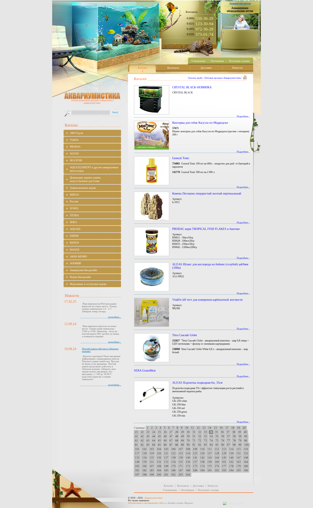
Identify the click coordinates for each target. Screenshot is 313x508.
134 (144, 457)
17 (226, 427)
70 (188, 440)
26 (165, 432)
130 (231, 453)
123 (180, 453)
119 (151, 453)
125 (195, 453)
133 (137, 457)
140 (188, 457)
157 (195, 461)
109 (195, 449)
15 (215, 427)
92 (199, 444)
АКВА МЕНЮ (78, 256)
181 (137, 470)
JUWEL (74, 208)
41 (136, 436)
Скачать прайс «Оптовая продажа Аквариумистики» (215, 78)
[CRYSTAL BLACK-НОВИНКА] (151, 100)
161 (224, 461)
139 (180, 457)
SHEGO (74, 194)
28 (176, 432)
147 (238, 457)
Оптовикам (187, 490)
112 (217, 449)
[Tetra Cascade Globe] (151, 347)
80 (245, 440)
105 (166, 449)
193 (224, 470)
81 (136, 444)
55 (216, 436)
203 (180, 474)
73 (205, 440)
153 (166, 461)
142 (202, 457)
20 (244, 427)
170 (173, 466)
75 (216, 440)
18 (232, 427)
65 (159, 440)
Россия (74, 201)
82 (142, 444)
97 (228, 444)
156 (188, 461)
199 (151, 474)
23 (147, 432)
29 (182, 432)
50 (188, 436)
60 (245, 436)
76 (222, 440)
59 (239, 436)
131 (238, 453)
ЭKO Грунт (76, 133)
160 (217, 461)
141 (195, 457)
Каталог (168, 485)
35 (216, 432)
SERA (73, 222)
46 (165, 436)
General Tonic (180, 158)
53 (205, 436)
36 (222, 432)
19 (238, 427)
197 (137, 474)
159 (209, 461)
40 (245, 432)
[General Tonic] (151, 170)
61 (136, 440)
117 (137, 453)
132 (246, 453)
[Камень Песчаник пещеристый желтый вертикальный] (151, 206)
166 (144, 466)
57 (228, 436)
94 (211, 444)
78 (234, 440)
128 (217, 453)
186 (173, 470)
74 (211, 440)
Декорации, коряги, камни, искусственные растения (85, 179)
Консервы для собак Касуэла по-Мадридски (200, 122)
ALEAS (74, 153)
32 (199, 432)
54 (211, 436)
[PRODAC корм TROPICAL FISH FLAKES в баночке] (151, 241)
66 (165, 440)
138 (173, 457)
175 (209, 466)
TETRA (74, 215)
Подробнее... (243, 116)
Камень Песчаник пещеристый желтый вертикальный (206, 193)
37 (228, 432)
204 (188, 474)
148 (246, 457)
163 (238, 461)
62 (142, 440)
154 (173, 461)
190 (202, 470)
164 (246, 461)
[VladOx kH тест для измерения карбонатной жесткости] (151, 312)
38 (233, 432)
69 (182, 440)
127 (209, 453)
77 (228, 440)
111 (209, 449)
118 (144, 453)
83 (147, 444)
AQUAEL (75, 229)
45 (159, 436)
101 (137, 449)
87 (170, 444)
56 (222, 436)
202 (173, 474)
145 (224, 457)
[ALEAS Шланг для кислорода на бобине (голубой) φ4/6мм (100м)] (151, 277)
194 (231, 470)
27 (170, 432)
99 (239, 444)
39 (239, 432)
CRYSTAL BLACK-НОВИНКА (192, 87)
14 (209, 427)
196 (246, 470)
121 (166, 453)
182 (144, 470)
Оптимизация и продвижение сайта (146, 503)
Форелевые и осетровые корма (88, 284)
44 (153, 436)
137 (166, 457)
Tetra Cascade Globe (184, 335)
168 (159, 466)
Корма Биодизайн (80, 277)
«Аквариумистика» (153, 497)
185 (166, 470)
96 (222, 444)
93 (205, 444)
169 (166, 466)
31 (193, 432)
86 (165, 444)
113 (224, 449)
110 (202, 449)
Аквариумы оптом (240, 3)
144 (217, 457)
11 (192, 427)
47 (170, 436)
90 (188, 444)
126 (202, 453)
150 (144, 461)
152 (159, 461)
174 (202, 466)
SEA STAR (76, 160)
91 (193, 444)
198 (144, 474)
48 (176, 436)
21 (136, 432)
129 (224, 453)
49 (182, 436)
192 (217, 470)
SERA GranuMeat (145, 370)
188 (188, 470)
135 (151, 457)
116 (246, 449)
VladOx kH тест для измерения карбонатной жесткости (207, 299)
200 (159, 474)
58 (234, 436)
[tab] (92, 133)
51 (193, 436)
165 (137, 466)
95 (216, 444)
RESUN (74, 242)
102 (144, 449)
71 (193, 440)
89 (182, 444)
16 (221, 427)
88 (176, 444)
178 (231, 466)
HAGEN (74, 249)
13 (203, 427)
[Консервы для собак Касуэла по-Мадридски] (151, 135)
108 (188, 449)
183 (151, 470)
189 (195, 470)
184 (159, 470)
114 (231, 449)
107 (180, 449)
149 (137, 461)
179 (238, 466)
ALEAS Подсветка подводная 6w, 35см (197, 382)
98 (234, 444)
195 (238, 470)
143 (209, 457)
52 (199, 436)
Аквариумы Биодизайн (83, 270)
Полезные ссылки (208, 490)
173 (195, 466)
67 (170, 440)
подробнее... (114, 317)
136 (159, 457)
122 (173, 453)
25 (159, 432)
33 (205, 432)
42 (142, 436)
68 (176, 440)
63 (147, 440)
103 (151, 449)
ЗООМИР (75, 263)
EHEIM (74, 235)
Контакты (183, 485)
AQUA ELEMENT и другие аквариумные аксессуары (94, 169)
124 (188, 453)
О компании (170, 490)
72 (199, 440)
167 (151, 466)
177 (224, 466)
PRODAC (75, 146)
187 (180, 470)
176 (217, 466)
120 (159, 453)
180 (246, 466)
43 (147, 436)
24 (153, 432)
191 (209, 470)
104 (159, 449)
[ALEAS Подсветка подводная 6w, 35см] (151, 395)
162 (231, 461)
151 (151, 461)
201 (166, 474)
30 (188, 432)
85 (159, 444)
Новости (213, 485)
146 (231, 457)
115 (238, 449)
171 (180, 466)
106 (173, 449)
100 (246, 444)
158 (202, 461)
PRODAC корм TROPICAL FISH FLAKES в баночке (206, 229)
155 (180, 461)
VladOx (74, 139)
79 (239, 440)
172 (188, 466)
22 (142, 432)
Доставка (198, 485)
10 (186, 427)
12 (198, 427)
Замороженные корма (83, 187)
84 (153, 444)
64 (153, 440)
